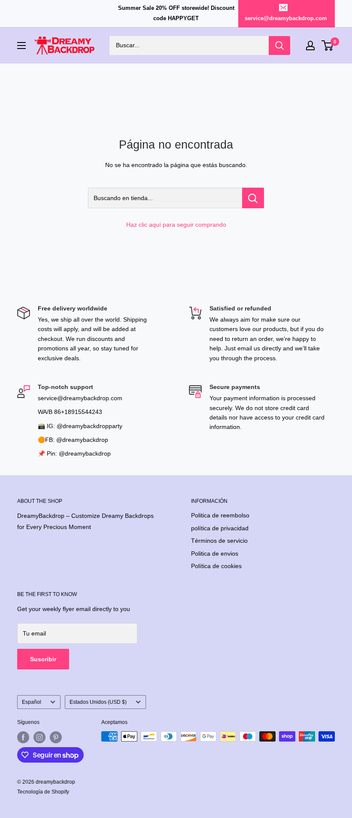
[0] (327, 45)
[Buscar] (279, 45)
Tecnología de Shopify (43, 792)
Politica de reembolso (220, 515)
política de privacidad (220, 528)
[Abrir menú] (21, 45)
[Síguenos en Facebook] (23, 737)
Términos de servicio (219, 540)
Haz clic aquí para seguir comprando (176, 224)
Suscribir (43, 659)
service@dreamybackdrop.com (286, 18)
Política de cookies (216, 566)
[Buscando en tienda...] (253, 198)
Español (31, 702)
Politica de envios (214, 553)
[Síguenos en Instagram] (39, 737)
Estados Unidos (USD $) (98, 702)
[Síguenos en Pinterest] (56, 737)
